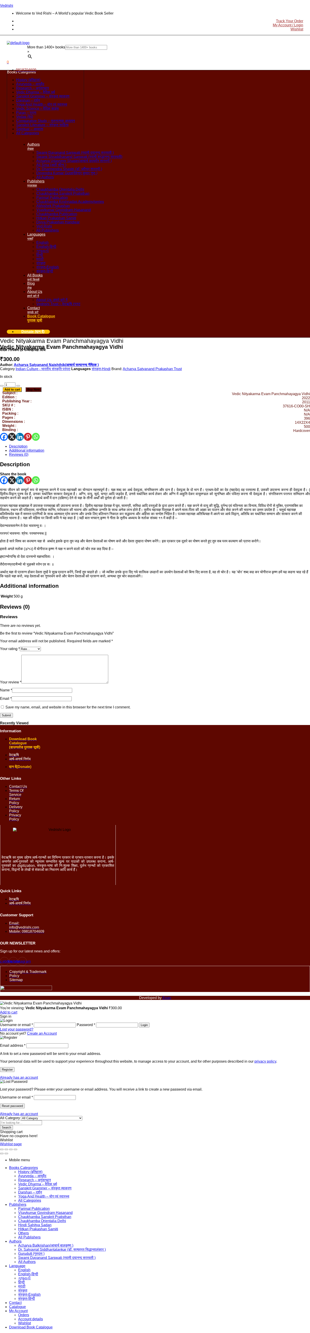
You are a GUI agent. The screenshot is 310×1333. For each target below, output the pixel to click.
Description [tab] (15, 464)
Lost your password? (16, 1029)
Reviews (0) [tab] (15, 607)
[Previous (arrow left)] (2, 1153)
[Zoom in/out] (2, 1149)
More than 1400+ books (46, 47)
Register (7, 1069)
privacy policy (265, 1061)
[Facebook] (4, 437)
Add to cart (12, 389)
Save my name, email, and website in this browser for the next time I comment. (67, 707)
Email (6, 698)
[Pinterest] (28, 437)
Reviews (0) (18, 454)
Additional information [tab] (29, 586)
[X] (12, 437)
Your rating (10, 649)
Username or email (16, 1097)
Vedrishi (6, 5)
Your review (10, 682)
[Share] (11, 1149)
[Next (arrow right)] (6, 1153)
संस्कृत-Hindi (101, 369)
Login (144, 1025)
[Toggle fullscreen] (6, 1149)
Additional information (26, 450)
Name (6, 690)
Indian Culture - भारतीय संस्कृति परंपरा (43, 369)
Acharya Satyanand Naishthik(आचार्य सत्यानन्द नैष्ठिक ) (56, 365)
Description (18, 446)
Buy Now (33, 389)
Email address (12, 1045)
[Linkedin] (20, 437)
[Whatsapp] (36, 437)
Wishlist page (11, 1144)
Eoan (166, 998)
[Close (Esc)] (15, 1149)
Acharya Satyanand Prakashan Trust (152, 369)
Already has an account (19, 1077)
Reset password (12, 1106)
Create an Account (42, 1033)
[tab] (159, 446)
